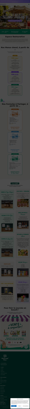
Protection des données (19, 407)
